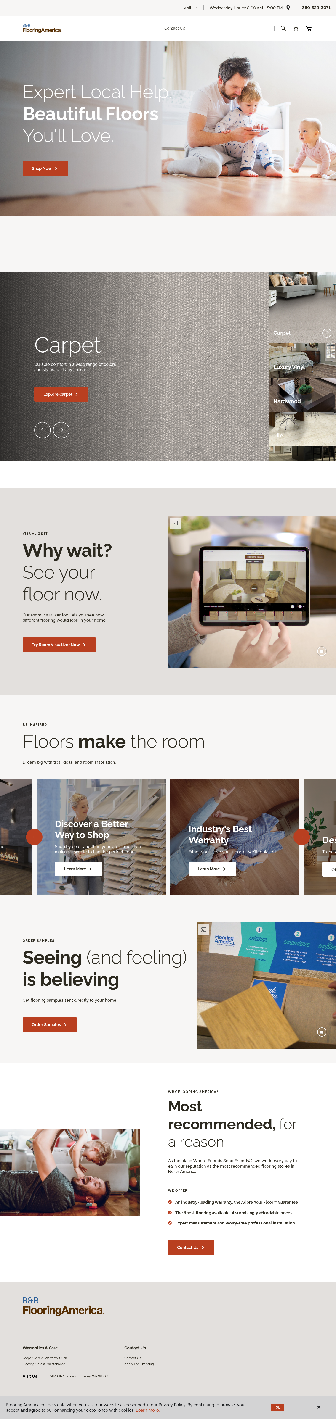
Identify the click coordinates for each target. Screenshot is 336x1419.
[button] (283, 28)
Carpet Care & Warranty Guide (45, 1358)
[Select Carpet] (326, 333)
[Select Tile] (326, 435)
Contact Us (174, 28)
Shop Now (42, 168)
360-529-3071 (316, 7)
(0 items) (309, 28)
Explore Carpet (57, 394)
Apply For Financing (139, 1364)
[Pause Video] (321, 651)
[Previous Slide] (42, 430)
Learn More (75, 868)
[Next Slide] (61, 430)
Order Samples (46, 1024)
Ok (278, 1407)
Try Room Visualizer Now (56, 644)
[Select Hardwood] (326, 401)
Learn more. (148, 1410)
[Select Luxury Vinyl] (326, 367)
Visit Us (191, 7)
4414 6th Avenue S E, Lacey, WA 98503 (79, 1376)
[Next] (301, 837)
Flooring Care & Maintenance (44, 1364)
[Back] (34, 837)
